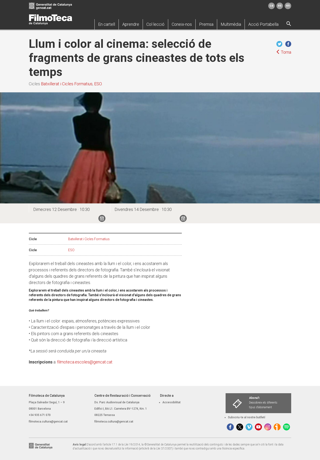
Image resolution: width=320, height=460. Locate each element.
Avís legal (79, 444)
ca (271, 5)
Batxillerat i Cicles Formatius (67, 83)
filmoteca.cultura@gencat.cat (48, 421)
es (280, 5)
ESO (98, 83)
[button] (107, 24)
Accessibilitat (171, 402)
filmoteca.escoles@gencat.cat (84, 361)
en (288, 5)
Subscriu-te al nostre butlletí (246, 417)
